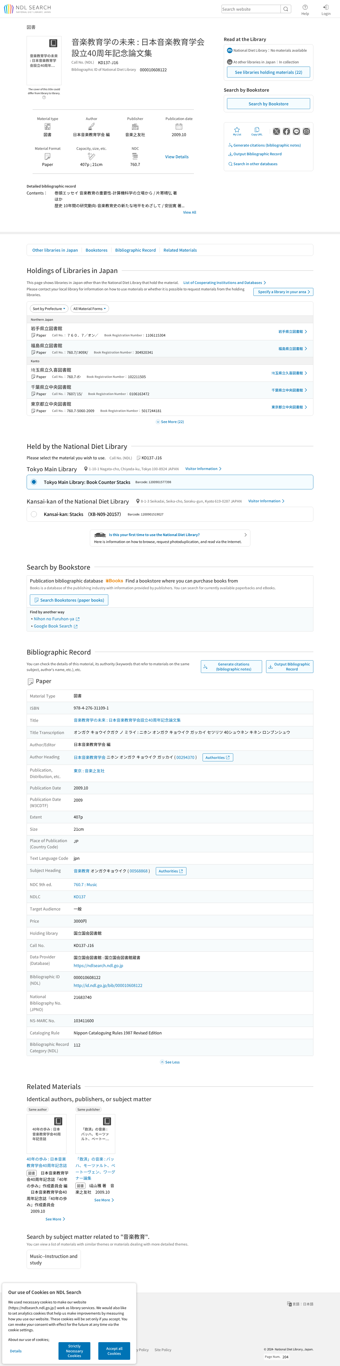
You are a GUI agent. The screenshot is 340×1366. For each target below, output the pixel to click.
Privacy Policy (137, 1349)
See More (53, 1218)
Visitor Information (201, 468)
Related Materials (180, 250)
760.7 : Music (85, 884)
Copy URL (257, 134)
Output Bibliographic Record (257, 153)
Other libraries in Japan (55, 250)
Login (326, 13)
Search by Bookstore (268, 104)
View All (189, 212)
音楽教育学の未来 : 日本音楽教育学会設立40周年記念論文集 (127, 720)
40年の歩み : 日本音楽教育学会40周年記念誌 (47, 1162)
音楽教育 (82, 871)
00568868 (139, 871)
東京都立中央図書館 (287, 406)
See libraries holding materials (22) (268, 72)
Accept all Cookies (114, 1351)
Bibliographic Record (135, 250)
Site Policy (163, 1349)
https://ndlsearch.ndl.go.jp (98, 965)
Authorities (215, 757)
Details (16, 1350)
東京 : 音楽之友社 (89, 771)
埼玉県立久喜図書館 (287, 372)
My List (237, 134)
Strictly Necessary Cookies (74, 1350)
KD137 (80, 896)
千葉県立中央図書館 (287, 390)
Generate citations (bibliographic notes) (267, 145)
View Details (177, 156)
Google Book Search (53, 626)
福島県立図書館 (291, 348)
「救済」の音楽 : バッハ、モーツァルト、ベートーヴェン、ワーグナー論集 (95, 1168)
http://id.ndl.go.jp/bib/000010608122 (108, 985)
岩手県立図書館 (291, 331)
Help (305, 13)
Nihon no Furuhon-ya (54, 619)
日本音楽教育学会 (90, 757)
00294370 (185, 757)
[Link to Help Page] (44, 96)
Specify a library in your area (282, 291)
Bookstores (97, 250)
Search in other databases (255, 163)
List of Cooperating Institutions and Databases (222, 282)
